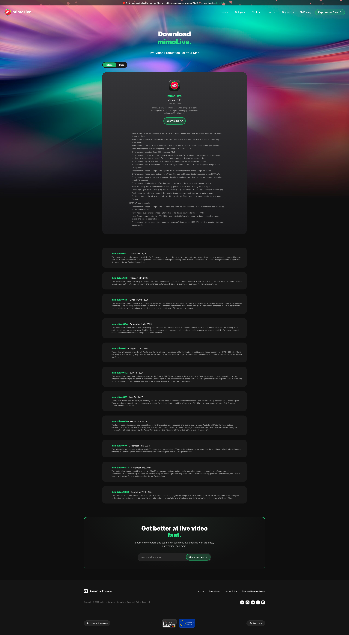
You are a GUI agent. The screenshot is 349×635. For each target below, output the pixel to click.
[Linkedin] (258, 602)
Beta (121, 65)
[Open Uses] (228, 12)
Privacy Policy (214, 591)
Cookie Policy (231, 591)
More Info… (221, 3)
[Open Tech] (259, 12)
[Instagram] (242, 602)
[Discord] (263, 602)
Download (173, 120)
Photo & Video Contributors (253, 591)
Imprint (201, 591)
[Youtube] (253, 602)
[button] (97, 623)
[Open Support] (293, 12)
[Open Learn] (275, 12)
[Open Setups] (245, 12)
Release (110, 65)
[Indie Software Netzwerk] (169, 623)
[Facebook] (247, 602)
